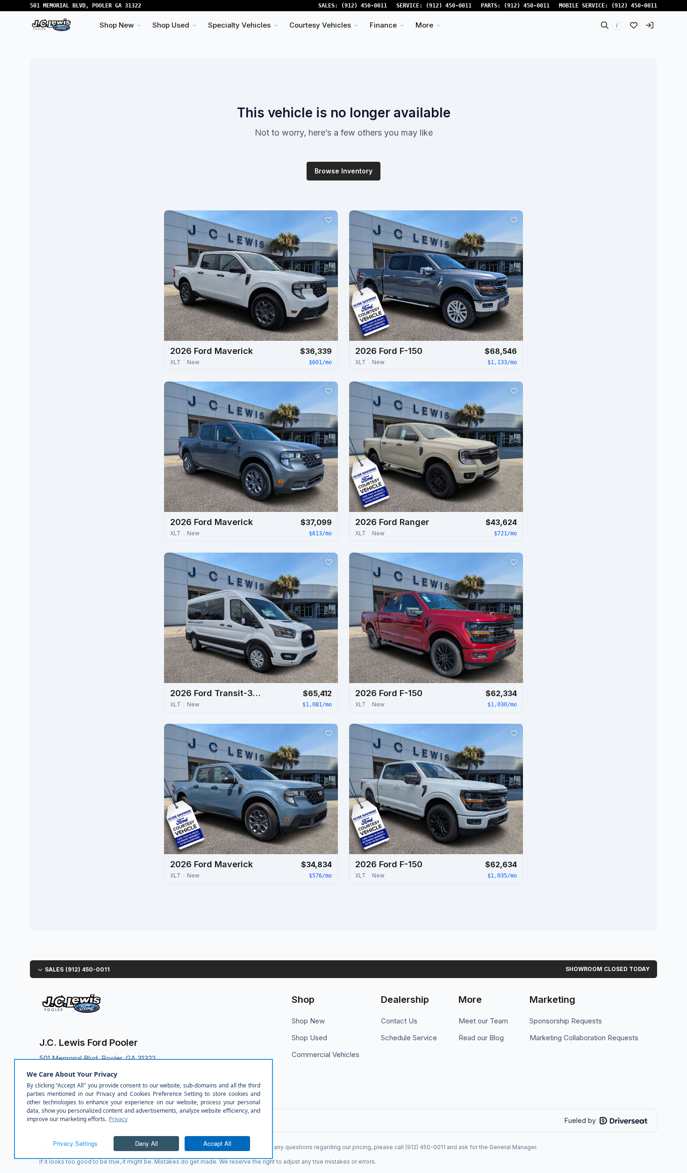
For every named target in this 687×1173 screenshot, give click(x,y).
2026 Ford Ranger (392, 522)
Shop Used (309, 1037)
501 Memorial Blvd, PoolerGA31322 (85, 5)
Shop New (308, 1020)
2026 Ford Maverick (211, 351)
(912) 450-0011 (364, 5)
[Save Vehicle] (328, 219)
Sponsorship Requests (566, 1020)
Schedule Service (409, 1037)
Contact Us (399, 1020)
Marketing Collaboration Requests (584, 1037)
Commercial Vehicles (325, 1054)
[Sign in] (649, 25)
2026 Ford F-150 (388, 351)
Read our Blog (481, 1037)
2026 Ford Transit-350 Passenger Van (217, 693)
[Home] (51, 25)
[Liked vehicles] (633, 25)
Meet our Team (483, 1020)
